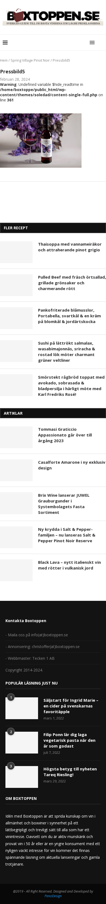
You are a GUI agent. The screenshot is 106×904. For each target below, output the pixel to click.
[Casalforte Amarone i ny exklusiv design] (16, 470)
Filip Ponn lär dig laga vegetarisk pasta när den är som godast (69, 740)
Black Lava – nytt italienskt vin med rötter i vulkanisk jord (69, 565)
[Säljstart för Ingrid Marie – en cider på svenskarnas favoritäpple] (21, 708)
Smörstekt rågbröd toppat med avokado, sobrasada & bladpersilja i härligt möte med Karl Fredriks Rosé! (71, 385)
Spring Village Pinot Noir (30, 60)
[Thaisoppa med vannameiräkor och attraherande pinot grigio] (16, 252)
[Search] (100, 42)
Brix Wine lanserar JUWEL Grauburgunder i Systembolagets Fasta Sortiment (63, 503)
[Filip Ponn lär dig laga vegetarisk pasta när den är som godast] (21, 743)
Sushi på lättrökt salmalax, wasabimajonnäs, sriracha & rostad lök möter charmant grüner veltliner (66, 351)
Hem (4, 60)
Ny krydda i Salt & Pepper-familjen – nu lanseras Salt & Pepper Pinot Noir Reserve (66, 534)
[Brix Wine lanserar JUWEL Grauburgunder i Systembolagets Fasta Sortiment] (16, 503)
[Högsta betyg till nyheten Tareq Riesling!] (21, 777)
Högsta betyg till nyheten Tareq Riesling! (70, 771)
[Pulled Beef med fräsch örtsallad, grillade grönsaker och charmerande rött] (16, 285)
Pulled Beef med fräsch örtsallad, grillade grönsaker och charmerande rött (72, 282)
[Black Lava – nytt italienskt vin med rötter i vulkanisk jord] (16, 570)
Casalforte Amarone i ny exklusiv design (71, 465)
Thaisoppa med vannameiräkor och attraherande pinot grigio (70, 246)
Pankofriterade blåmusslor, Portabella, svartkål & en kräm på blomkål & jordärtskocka (69, 315)
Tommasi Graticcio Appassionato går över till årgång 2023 (65, 434)
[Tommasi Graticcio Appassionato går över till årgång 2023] (16, 437)
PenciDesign (53, 896)
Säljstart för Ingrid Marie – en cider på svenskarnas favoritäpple (70, 705)
